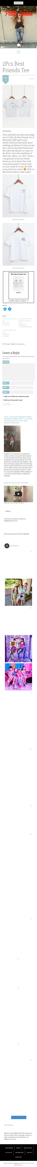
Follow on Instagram (20, 1117)
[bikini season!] (18, 494)
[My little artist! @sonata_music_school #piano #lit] (18, 790)
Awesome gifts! (19, 1152)
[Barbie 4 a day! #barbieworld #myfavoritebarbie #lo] (18, 705)
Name (5, 383)
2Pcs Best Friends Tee (18, 274)
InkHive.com (17, 1163)
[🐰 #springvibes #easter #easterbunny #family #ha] (18, 903)
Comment (6, 362)
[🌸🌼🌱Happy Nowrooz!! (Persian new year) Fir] (18, 1016)
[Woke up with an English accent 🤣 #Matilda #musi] (18, 987)
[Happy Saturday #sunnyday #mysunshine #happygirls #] (18, 733)
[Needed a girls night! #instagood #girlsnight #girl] (18, 761)
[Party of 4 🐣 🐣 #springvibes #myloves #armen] (18, 846)
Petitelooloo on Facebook (16, 534)
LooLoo (32, 79)
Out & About (8, 1152)
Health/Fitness (9, 1148)
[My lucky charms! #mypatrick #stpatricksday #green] (18, 1072)
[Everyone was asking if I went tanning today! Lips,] (18, 959)
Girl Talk (29, 1152)
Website (5, 392)
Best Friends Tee (21, 344)
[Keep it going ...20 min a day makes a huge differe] (18, 1044)
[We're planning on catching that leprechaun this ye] (18, 1100)
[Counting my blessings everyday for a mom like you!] (18, 620)
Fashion (8, 344)
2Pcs (16, 344)
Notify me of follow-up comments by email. (16, 396)
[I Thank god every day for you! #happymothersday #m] (18, 592)
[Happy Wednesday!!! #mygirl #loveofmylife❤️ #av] (18, 874)
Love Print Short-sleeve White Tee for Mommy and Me (25, 321)
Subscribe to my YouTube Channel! (14, 503)
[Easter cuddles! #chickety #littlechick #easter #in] (18, 818)
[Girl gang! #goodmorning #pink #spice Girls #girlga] (18, 677)
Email (5, 387)
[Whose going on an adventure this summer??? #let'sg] (18, 648)
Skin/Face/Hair (28, 1148)
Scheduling (18, 1157)
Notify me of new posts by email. (13, 400)
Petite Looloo (18, 14)
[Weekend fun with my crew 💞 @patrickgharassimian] (18, 564)
